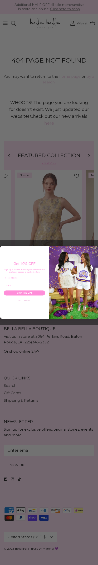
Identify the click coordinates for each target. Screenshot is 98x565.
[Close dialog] (95, 248)
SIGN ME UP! (24, 293)
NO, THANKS (24, 300)
